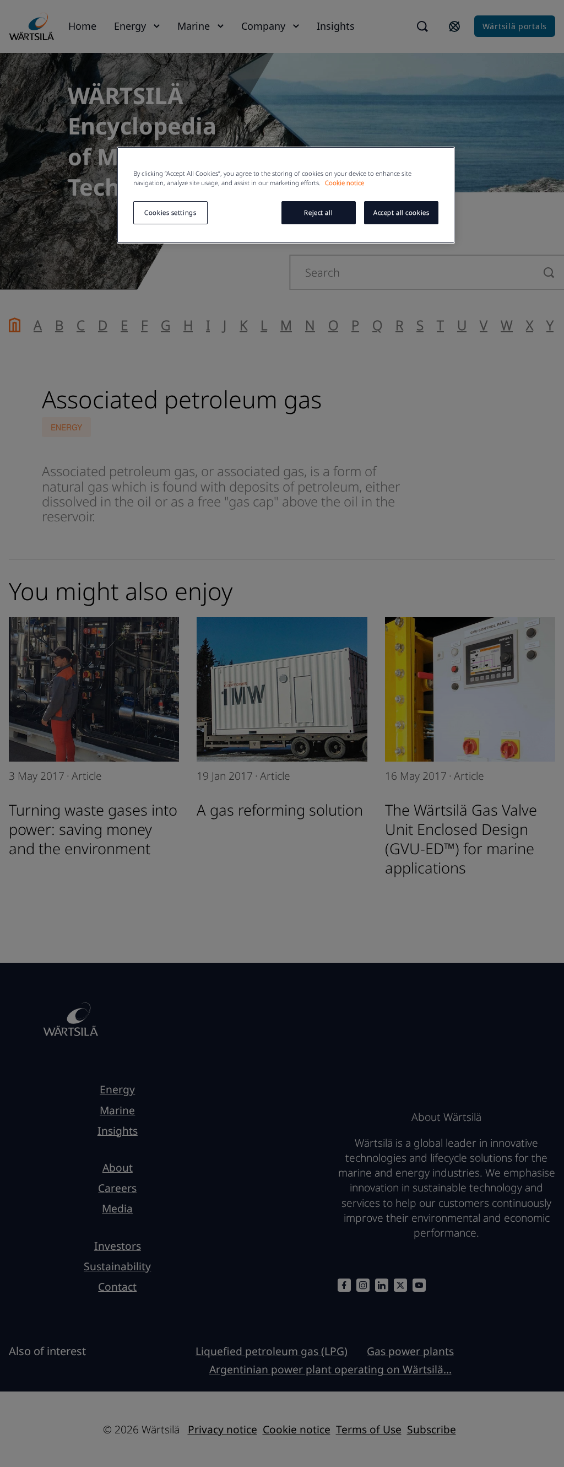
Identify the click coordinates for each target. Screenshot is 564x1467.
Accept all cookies (401, 212)
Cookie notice (344, 183)
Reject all (318, 212)
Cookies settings (170, 212)
